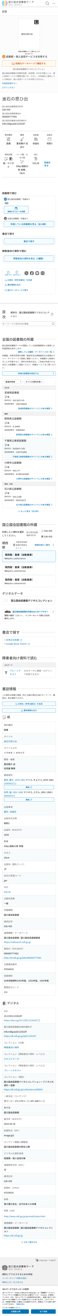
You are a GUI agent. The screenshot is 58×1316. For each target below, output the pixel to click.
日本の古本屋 (13, 639)
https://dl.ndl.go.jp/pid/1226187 (20, 1036)
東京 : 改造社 (10, 811)
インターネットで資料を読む (14, 1278)
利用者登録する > (9, 83)
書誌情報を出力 (14, 284)
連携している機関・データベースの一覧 (35, 351)
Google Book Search (16, 643)
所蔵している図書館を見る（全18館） (29, 224)
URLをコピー (17, 275)
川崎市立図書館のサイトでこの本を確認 (33, 478)
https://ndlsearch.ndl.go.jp (17, 942)
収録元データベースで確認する (31, 63)
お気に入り (8, 275)
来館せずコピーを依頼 (16, 211)
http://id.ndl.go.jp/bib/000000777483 (22, 957)
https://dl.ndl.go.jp (13, 1235)
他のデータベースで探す (17, 290)
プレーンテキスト (15, 672)
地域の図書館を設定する (28, 373)
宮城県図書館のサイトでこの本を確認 (34, 408)
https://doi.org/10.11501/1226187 (21, 1020)
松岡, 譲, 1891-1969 (13, 792)
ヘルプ (41, 364)
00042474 (9, 795)
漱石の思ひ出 (10, 741)
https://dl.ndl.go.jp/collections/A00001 (23, 1089)
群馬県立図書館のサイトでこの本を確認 (33, 434)
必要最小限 (15, 1311)
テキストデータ (11, 1058)
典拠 (27, 787)
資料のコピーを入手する (12, 1282)
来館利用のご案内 (42, 544)
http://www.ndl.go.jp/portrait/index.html (24, 1216)
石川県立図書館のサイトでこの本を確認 (33, 504)
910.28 (7, 892)
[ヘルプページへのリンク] (32, 53)
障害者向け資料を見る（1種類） (29, 258)
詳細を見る (47, 164)
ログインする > (8, 87)
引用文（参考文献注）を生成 (19, 280)
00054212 (10, 783)
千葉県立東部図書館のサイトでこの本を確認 (31, 456)
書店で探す (29, 241)
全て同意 (43, 1311)
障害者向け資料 (11, 1047)
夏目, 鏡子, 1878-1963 (14, 779)
